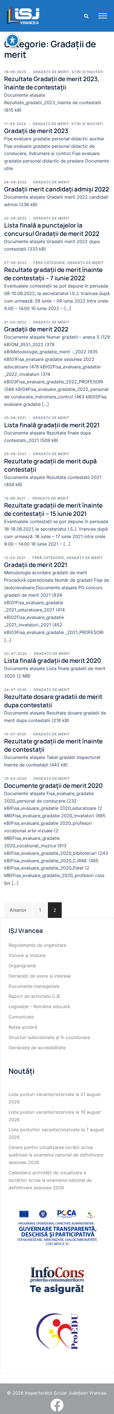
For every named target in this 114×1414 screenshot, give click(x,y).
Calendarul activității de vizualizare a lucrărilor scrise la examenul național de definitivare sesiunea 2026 (50, 1180)
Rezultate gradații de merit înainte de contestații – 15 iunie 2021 (53, 509)
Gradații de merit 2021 (35, 565)
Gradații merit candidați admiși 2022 (56, 189)
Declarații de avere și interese (40, 976)
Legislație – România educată (39, 1006)
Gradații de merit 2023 (36, 131)
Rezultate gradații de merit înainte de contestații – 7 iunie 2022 (53, 274)
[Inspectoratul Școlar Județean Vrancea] (23, 15)
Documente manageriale (34, 986)
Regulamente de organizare (37, 945)
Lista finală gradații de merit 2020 (52, 660)
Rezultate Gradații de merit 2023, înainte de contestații (51, 83)
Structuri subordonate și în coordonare (49, 1037)
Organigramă (22, 965)
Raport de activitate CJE (35, 996)
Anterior (18, 910)
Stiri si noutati (87, 72)
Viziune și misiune (27, 955)
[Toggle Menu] (102, 15)
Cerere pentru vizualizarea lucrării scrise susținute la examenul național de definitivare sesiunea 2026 (56, 1155)
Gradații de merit (51, 72)
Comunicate (21, 1017)
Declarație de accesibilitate (37, 1047)
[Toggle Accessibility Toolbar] (12, 40)
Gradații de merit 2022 (36, 329)
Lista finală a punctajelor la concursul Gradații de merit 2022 (51, 229)
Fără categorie (49, 263)
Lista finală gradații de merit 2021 (52, 425)
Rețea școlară (23, 1027)
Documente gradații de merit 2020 (53, 785)
